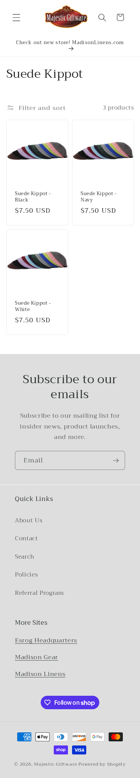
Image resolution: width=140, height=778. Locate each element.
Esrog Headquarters (46, 640)
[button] (16, 17)
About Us (28, 520)
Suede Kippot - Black (33, 197)
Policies (26, 574)
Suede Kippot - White (33, 306)
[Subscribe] (116, 460)
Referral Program (39, 593)
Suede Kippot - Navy (99, 197)
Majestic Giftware (55, 764)
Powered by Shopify (102, 764)
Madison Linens (40, 673)
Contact (26, 538)
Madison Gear (36, 657)
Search (24, 557)
